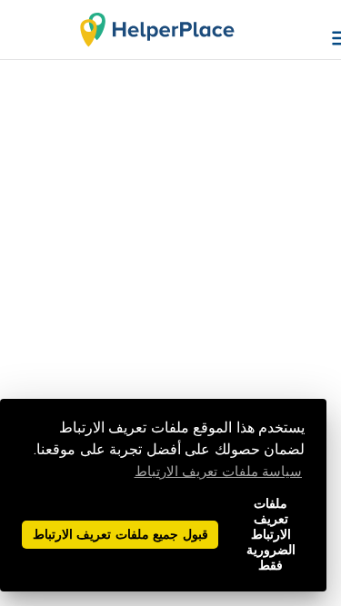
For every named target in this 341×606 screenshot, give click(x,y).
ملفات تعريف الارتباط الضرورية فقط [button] (271, 534)
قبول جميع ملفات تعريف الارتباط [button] (120, 534)
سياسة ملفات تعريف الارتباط (219, 472)
